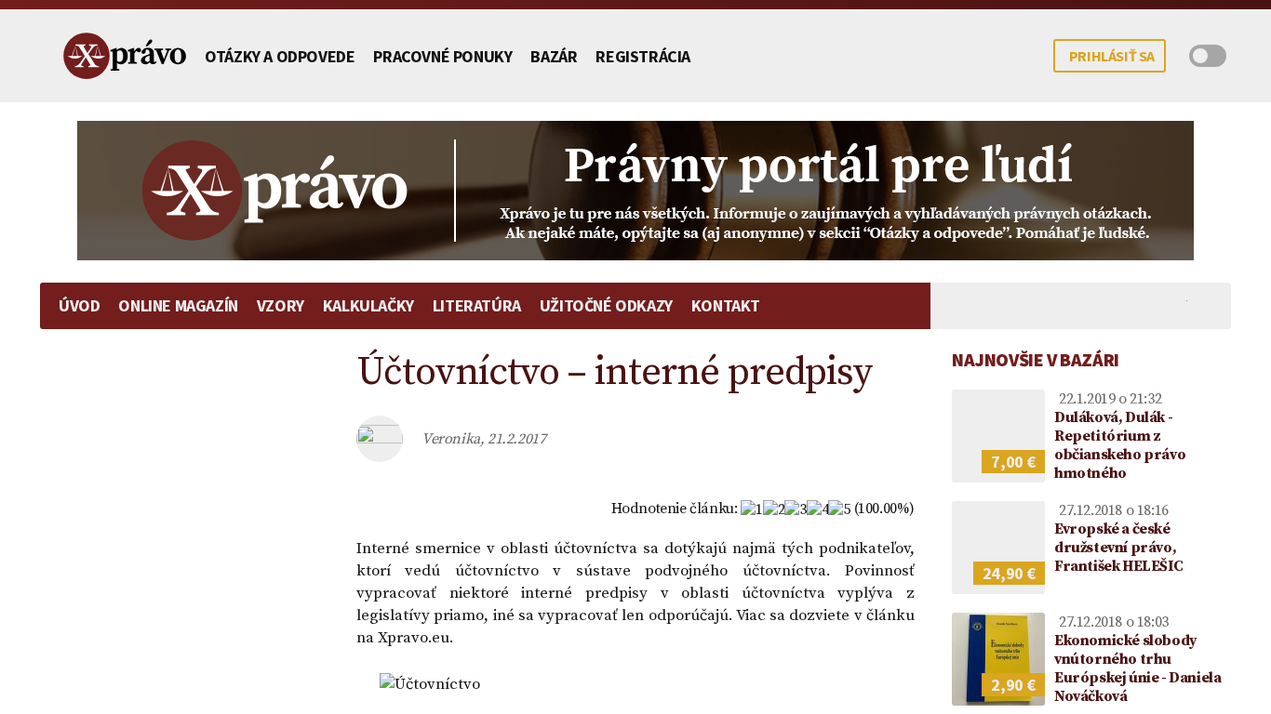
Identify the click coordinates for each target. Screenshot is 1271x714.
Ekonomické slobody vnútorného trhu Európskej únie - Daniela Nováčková (1137, 668)
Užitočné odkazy (606, 305)
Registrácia (642, 56)
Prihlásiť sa (1112, 55)
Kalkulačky (368, 305)
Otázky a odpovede (280, 56)
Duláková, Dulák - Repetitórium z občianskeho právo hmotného (1119, 445)
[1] (752, 509)
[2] (774, 509)
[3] (795, 509)
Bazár (553, 56)
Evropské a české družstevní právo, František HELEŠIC (1118, 547)
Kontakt (725, 305)
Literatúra (477, 305)
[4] (818, 509)
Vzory (280, 305)
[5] (839, 509)
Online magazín (177, 305)
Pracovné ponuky (442, 56)
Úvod (79, 305)
